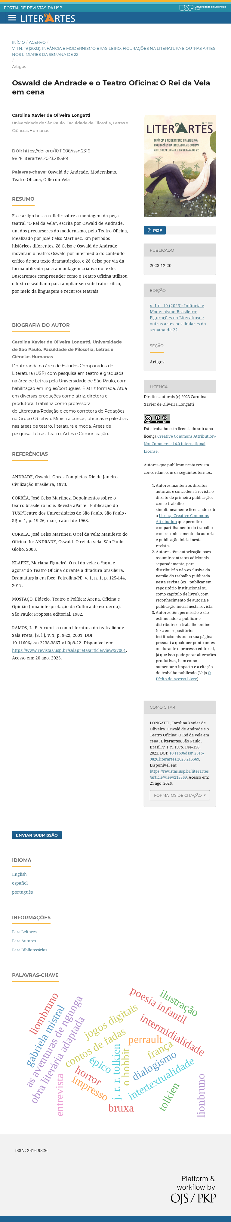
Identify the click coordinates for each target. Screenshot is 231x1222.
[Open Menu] (12, 18)
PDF (157, 230)
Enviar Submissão (37, 835)
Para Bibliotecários (29, 949)
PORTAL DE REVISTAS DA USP (33, 8)
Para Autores (24, 940)
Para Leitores (24, 931)
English (19, 874)
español (20, 883)
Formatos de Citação (178, 795)
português (22, 892)
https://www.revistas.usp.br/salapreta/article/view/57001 (69, 650)
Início (18, 42)
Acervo (37, 42)
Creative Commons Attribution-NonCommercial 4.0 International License (180, 443)
